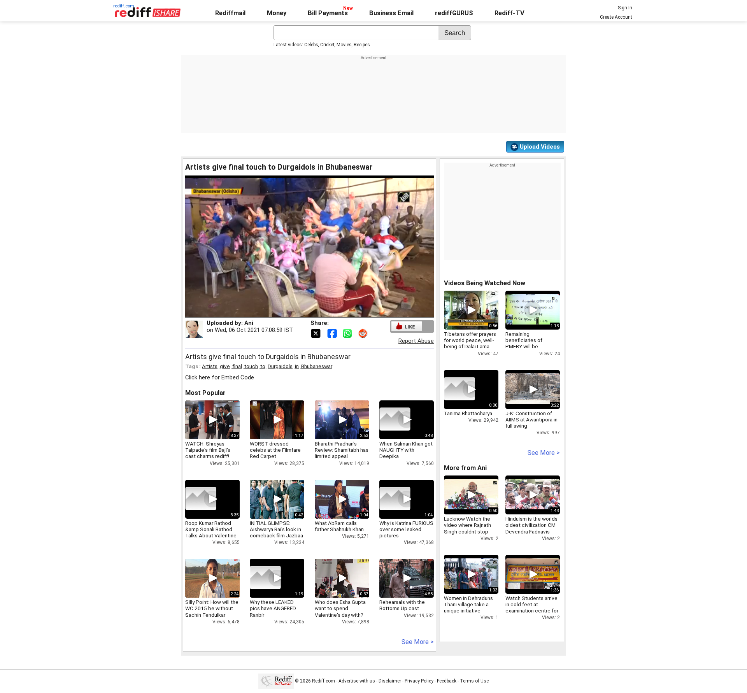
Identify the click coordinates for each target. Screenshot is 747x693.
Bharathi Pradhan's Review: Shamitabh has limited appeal (341, 449)
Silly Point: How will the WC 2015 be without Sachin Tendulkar (211, 608)
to (262, 366)
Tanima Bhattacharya (468, 413)
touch (251, 366)
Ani (248, 322)
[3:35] (200, 499)
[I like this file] (406, 326)
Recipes (362, 44)
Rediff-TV (509, 13)
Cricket (327, 44)
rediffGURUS (454, 13)
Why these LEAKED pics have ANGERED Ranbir (273, 608)
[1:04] (394, 499)
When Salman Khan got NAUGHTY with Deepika (406, 449)
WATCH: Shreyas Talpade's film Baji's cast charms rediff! (207, 449)
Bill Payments (328, 13)
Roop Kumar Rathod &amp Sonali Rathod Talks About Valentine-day (211, 532)
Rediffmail (230, 13)
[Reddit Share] (364, 332)
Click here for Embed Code (219, 377)
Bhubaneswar (316, 366)
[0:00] (459, 389)
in (297, 366)
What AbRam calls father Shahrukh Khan (339, 526)
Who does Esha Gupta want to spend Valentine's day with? (340, 608)
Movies (344, 44)
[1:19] (265, 578)
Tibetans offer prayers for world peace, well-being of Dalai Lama (470, 340)
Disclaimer (390, 681)
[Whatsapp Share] (349, 332)
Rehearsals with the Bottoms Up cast (402, 605)
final (237, 366)
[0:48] (394, 419)
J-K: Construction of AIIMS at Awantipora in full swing (531, 419)
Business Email (391, 13)
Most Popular (205, 393)
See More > (418, 642)
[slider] (301, 311)
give (225, 366)
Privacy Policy (419, 681)
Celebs (311, 44)
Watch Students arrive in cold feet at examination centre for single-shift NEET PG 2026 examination (531, 610)
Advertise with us (356, 681)
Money (276, 13)
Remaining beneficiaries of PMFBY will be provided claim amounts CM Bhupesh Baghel (530, 349)
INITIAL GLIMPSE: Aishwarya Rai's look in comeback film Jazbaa (276, 529)
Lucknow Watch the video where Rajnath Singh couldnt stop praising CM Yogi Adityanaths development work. (467, 534)
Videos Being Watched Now (484, 283)
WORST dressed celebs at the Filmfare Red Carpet (275, 449)
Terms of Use (474, 681)
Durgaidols (280, 366)
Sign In (625, 8)
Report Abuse (416, 340)
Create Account (616, 17)
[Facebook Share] (332, 332)
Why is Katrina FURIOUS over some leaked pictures (406, 529)
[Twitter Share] (316, 332)
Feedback (446, 681)
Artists (209, 366)
